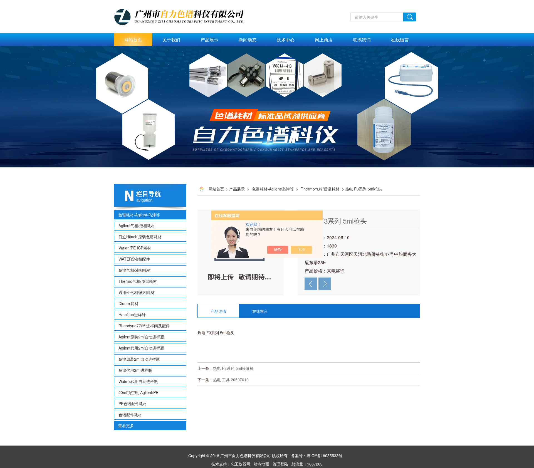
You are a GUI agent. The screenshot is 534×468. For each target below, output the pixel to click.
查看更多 (126, 425)
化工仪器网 (240, 464)
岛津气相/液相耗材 (134, 270)
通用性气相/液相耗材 (136, 292)
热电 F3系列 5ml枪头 (336, 221)
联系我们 (362, 39)
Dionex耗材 (128, 303)
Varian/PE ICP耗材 (134, 248)
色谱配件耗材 (130, 414)
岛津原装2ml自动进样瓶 (139, 359)
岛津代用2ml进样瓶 (135, 370)
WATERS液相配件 (134, 259)
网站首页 (133, 39)
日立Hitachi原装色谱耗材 (140, 236)
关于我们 (171, 39)
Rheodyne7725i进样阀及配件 (144, 325)
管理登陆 (280, 464)
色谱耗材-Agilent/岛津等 (139, 214)
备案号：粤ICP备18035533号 (316, 455)
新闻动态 (247, 39)
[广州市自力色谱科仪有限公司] (185, 3)
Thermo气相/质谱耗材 (137, 281)
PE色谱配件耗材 (132, 403)
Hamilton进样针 (132, 314)
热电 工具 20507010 (231, 379)
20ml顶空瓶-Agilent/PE (138, 392)
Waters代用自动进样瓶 (138, 381)
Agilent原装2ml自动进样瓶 (141, 337)
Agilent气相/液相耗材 (136, 225)
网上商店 (324, 39)
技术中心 (286, 39)
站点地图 (261, 464)
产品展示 (209, 39)
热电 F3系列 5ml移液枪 (233, 368)
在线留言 (400, 39)
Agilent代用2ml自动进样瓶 (141, 348)
